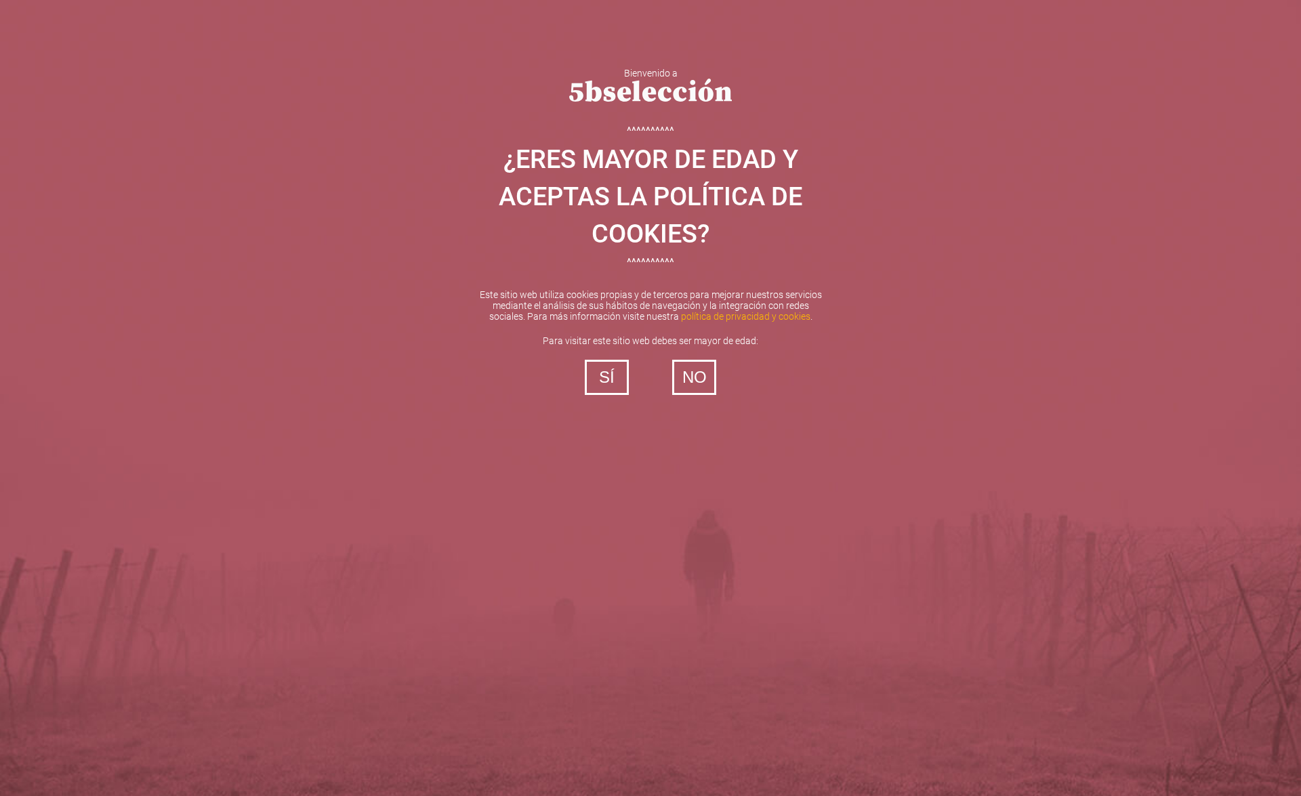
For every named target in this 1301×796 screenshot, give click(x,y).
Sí (607, 377)
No (694, 377)
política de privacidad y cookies (745, 316)
